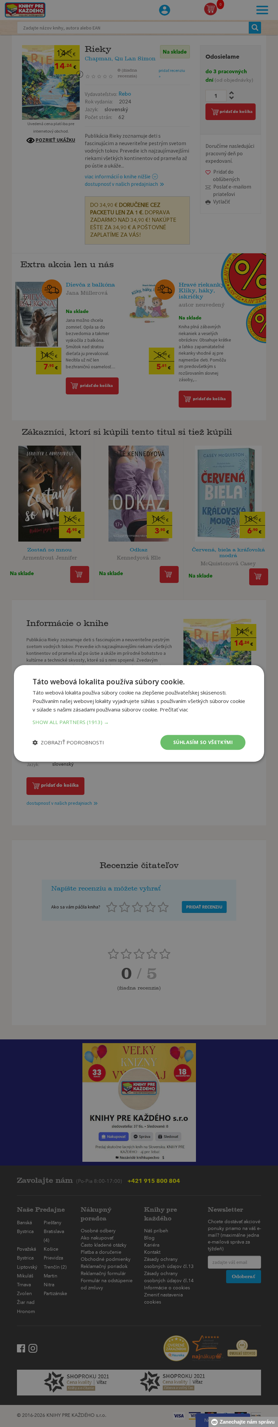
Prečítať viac (174, 709)
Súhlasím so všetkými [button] (203, 742)
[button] (139, 722)
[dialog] (139, 713)
